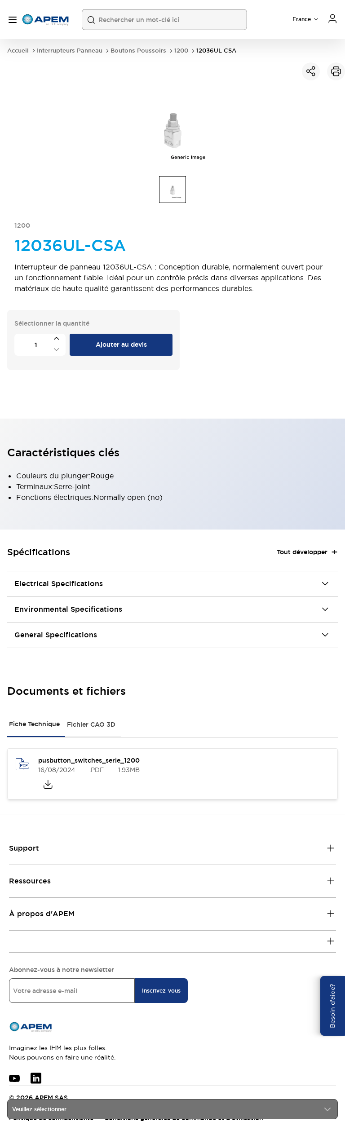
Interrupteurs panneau (69, 50)
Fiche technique (34, 724)
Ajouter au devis (121, 344)
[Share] (311, 71)
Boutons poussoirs (138, 50)
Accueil (18, 50)
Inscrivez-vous (161, 990)
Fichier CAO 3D (91, 724)
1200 (181, 50)
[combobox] (172, 1109)
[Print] (336, 71)
